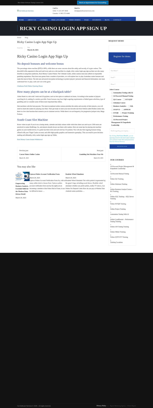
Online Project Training (118, 209)
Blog (107, 20)
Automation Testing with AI (119, 214)
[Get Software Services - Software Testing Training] (32, 10)
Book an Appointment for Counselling (92, 2)
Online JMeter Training (118, 232)
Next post (100, 150)
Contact (117, 20)
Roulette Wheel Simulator (75, 174)
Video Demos (75, 20)
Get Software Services (24, 406)
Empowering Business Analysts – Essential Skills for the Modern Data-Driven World (22, 188)
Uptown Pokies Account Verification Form (45, 174)
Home (21, 20)
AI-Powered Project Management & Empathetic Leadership (122, 167)
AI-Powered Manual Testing (119, 174)
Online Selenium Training (118, 184)
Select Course (114, 89)
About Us (32, 20)
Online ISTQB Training (118, 204)
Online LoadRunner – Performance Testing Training (121, 220)
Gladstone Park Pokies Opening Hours (30, 86)
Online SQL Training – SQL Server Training (122, 198)
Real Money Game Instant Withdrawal (29, 139)
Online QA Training (116, 179)
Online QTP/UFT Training (119, 237)
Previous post (23, 150)
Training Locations (116, 242)
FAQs (86, 20)
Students (96, 20)
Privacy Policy (102, 406)
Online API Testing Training (119, 227)
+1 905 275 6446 (64, 13)
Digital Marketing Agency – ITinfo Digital (123, 406)
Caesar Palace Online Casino (29, 154)
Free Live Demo (58, 20)
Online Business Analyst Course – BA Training (121, 190)
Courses (44, 20)
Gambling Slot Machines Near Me (91, 154)
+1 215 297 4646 (62, 11)
